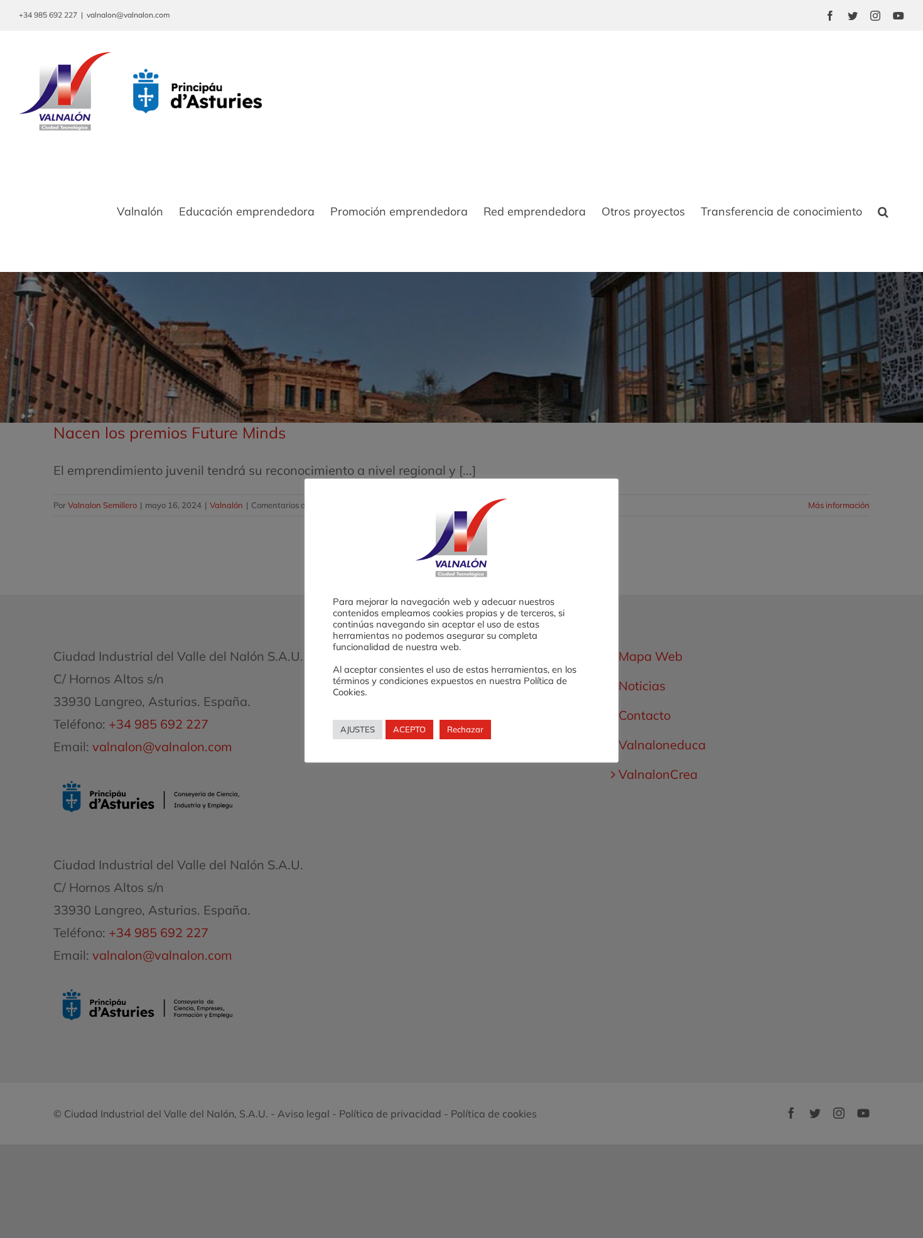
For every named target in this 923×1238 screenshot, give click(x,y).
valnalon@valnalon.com (128, 14)
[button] (883, 211)
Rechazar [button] (465, 729)
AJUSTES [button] (357, 729)
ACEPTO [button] (409, 729)
